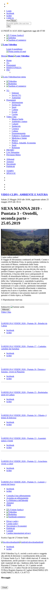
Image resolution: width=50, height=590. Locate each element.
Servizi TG (16, 95)
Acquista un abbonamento (17, 498)
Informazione (17, 102)
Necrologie (11, 164)
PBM (8, 505)
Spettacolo (16, 105)
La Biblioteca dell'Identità (17, 500)
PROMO (10, 150)
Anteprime (16, 98)
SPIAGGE (11, 173)
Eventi (14, 112)
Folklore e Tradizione (21, 136)
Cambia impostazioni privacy (18, 533)
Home (9, 60)
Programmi (11, 65)
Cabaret (15, 124)
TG (7, 63)
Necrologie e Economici (16, 526)
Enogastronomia (18, 133)
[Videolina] (9, 44)
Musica (15, 140)
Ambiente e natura (19, 121)
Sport (14, 107)
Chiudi (4, 588)
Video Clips (11, 117)
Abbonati (10, 159)
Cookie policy (12, 524)
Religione (16, 147)
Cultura (15, 109)
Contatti (9, 531)
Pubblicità (10, 166)
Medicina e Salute (19, 138)
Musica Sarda (17, 119)
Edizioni (15, 93)
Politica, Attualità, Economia (24, 143)
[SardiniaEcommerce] (15, 517)
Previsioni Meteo (13, 155)
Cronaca (15, 128)
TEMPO (10, 171)
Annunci (10, 161)
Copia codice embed (9, 257)
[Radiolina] (11, 38)
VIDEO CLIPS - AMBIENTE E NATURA (24, 194)
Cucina (15, 114)
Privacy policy (12, 521)
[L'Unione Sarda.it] (15, 35)
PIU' (8, 70)
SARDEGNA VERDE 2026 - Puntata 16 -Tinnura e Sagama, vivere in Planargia (23, 370)
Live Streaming (12, 152)
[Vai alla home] (9, 56)
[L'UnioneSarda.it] (14, 510)
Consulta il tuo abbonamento (18, 496)
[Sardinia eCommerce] (16, 40)
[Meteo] (7, 4)
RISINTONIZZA (13, 67)
